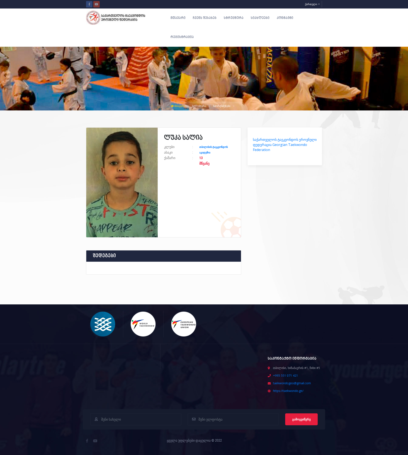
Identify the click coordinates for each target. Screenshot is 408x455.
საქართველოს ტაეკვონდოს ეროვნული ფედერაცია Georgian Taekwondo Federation (285, 144)
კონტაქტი (285, 18)
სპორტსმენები (222, 106)
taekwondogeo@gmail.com (292, 383)
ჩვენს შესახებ (205, 18)
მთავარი (178, 18)
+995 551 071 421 (285, 375)
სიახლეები (260, 18)
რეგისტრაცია (182, 37)
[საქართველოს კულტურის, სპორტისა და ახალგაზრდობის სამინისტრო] (103, 323)
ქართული (311, 4)
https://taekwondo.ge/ (288, 391)
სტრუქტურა (234, 18)
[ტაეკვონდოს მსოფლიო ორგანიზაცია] (143, 323)
